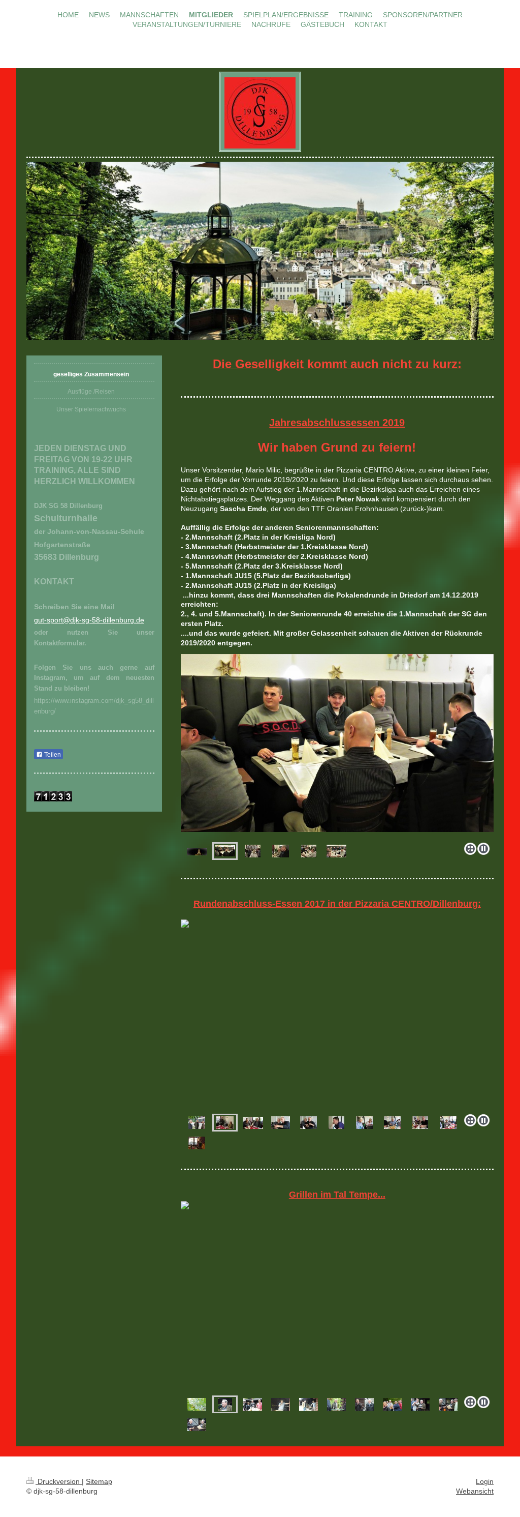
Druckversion (59, 1481)
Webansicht (475, 1491)
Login (485, 1481)
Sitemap (99, 1481)
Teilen (52, 754)
